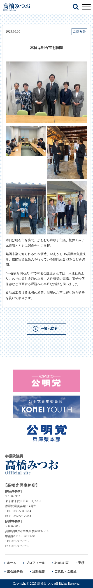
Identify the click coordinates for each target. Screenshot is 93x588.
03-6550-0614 (22, 511)
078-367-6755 (20, 541)
